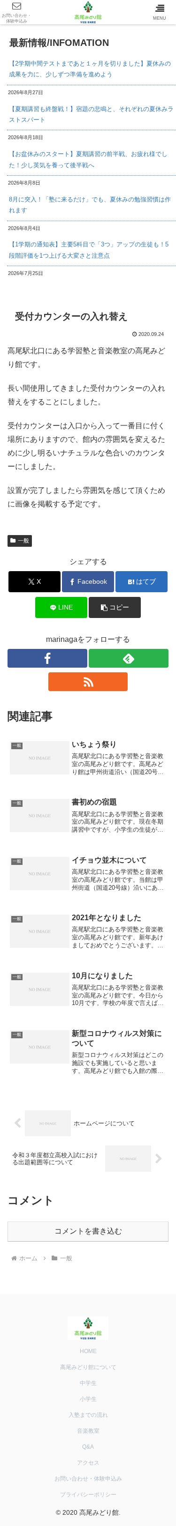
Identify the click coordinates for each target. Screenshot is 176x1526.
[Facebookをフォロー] (47, 658)
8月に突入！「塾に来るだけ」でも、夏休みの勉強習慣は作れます (90, 205)
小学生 (88, 1399)
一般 (23, 540)
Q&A (88, 1447)
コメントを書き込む (88, 1231)
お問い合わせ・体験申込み (88, 1478)
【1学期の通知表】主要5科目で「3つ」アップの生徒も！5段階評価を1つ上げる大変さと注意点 (88, 250)
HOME (88, 1351)
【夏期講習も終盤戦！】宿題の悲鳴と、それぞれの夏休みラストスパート (91, 114)
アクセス (88, 1462)
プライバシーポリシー (88, 1494)
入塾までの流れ (88, 1415)
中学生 (88, 1383)
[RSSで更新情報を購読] (88, 681)
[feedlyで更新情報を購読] (128, 658)
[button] (115, 607)
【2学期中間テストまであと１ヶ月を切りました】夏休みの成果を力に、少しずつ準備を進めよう (90, 69)
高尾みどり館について (88, 1367)
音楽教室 (88, 1431)
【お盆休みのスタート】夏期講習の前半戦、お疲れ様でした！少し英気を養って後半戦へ (88, 159)
